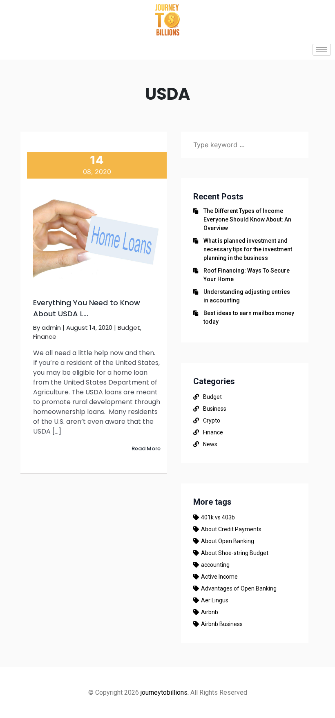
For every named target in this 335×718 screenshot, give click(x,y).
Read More (146, 448)
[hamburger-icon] (322, 50)
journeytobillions (164, 692)
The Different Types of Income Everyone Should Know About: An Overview (247, 219)
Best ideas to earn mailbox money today (248, 317)
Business (214, 408)
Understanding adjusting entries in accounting (246, 296)
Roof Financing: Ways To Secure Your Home (246, 274)
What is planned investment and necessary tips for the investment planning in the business (247, 249)
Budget (129, 327)
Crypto (211, 420)
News (210, 444)
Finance (44, 336)
